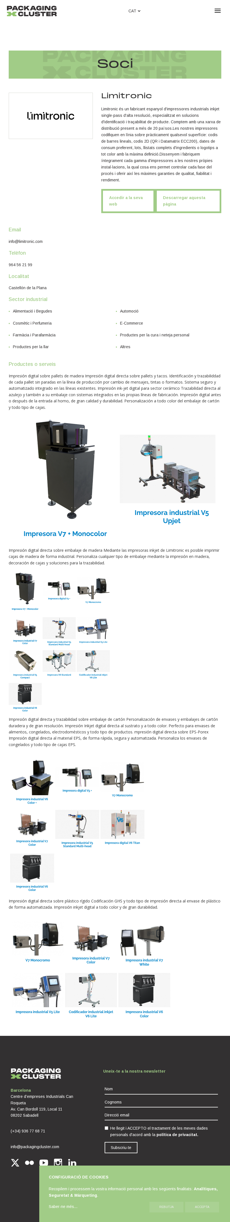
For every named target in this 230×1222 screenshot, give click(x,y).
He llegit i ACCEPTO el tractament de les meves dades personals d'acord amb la (159, 1131)
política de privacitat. (177, 1134)
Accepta (202, 1207)
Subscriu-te (121, 1147)
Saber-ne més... (63, 1206)
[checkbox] (106, 1128)
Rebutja (166, 1207)
